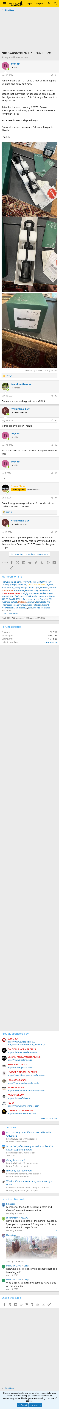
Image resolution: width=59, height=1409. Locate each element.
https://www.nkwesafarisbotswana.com (26, 1090)
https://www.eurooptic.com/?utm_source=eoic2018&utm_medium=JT (26, 1043)
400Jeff (19, 599)
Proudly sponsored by (15, 1033)
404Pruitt (26, 581)
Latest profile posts (13, 1199)
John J (17, 587)
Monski (5, 596)
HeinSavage (7, 581)
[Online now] (7, 69)
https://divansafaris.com (19, 1098)
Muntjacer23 (21, 607)
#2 (56, 395)
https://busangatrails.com (20, 1067)
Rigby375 (27, 593)
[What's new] (49, 3)
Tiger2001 (45, 607)
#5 (56, 473)
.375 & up (10, 1155)
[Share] (52, 75)
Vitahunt (31, 601)
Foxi (25, 599)
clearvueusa (33, 599)
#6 (56, 497)
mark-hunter (8, 587)
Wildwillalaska (8, 607)
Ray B (50, 593)
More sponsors (49, 1118)
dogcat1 (8, 57)
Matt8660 (41, 581)
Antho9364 (25, 596)
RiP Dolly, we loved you (19, 1170)
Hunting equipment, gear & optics (22, 1190)
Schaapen (10, 1203)
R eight (45, 604)
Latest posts (9, 1127)
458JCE (5, 599)
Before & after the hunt (17, 1166)
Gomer (52, 596)
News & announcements (17, 1176)
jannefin (17, 581)
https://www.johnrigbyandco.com (23, 1105)
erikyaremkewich (42, 590)
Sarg (30, 607)
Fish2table (41, 601)
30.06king (21, 584)
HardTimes (19, 590)
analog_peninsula (40, 596)
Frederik (29, 590)
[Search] (55, 3)
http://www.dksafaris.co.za (20, 1059)
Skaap (24, 587)
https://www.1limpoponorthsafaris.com (26, 1075)
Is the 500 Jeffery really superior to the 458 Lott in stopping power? (29, 1148)
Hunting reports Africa (16, 1141)
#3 (56, 420)
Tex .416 (44, 599)
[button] (4, 3)
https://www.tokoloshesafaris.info (23, 1082)
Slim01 (49, 581)
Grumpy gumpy (9, 584)
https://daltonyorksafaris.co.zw (22, 1052)
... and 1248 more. (10, 613)
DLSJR (26, 1265)
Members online (12, 576)
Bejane (52, 587)
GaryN (12, 599)
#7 (56, 532)
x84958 (14, 601)
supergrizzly (12, 1217)
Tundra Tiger (33, 587)
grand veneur (19, 604)
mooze (36, 607)
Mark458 (44, 587)
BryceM (49, 584)
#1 (56, 75)
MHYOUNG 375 (13, 1265)
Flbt (34, 581)
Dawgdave (11, 1234)
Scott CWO (14, 596)
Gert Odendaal (39, 593)
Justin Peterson (34, 604)
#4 (56, 445)
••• (56, 1213)
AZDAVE (24, 1217)
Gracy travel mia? (15, 1160)
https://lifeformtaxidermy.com (22, 1113)
